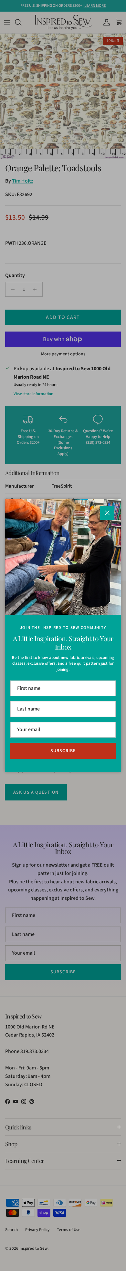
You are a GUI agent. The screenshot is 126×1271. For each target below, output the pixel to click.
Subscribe (63, 751)
